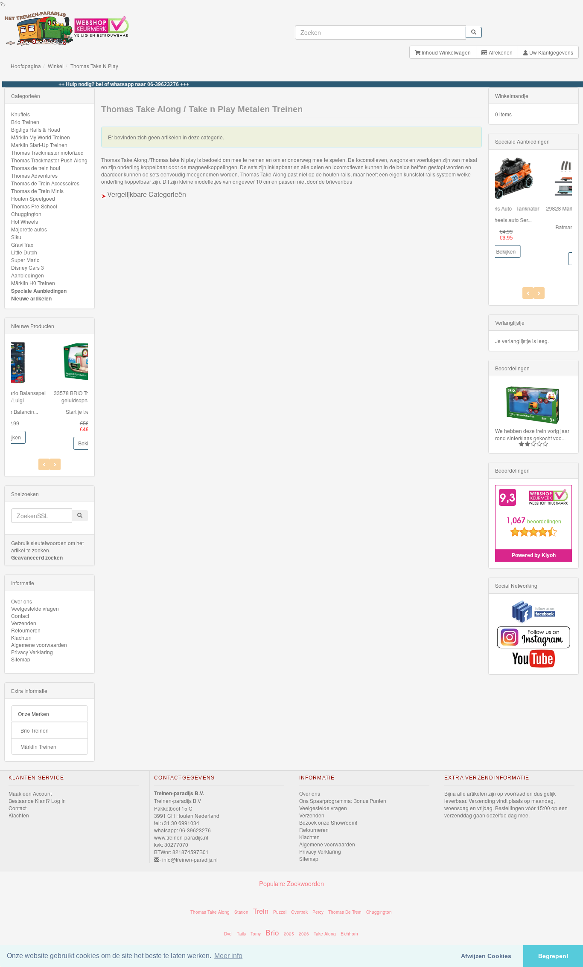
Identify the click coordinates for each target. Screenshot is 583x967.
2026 (304, 934)
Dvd (228, 934)
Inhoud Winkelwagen (445, 52)
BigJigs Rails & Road (35, 129)
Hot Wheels (24, 221)
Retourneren (26, 630)
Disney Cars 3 (27, 267)
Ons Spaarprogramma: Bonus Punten (342, 800)
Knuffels (20, 114)
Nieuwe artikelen (31, 298)
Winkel (56, 65)
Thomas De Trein (344, 912)
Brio (272, 932)
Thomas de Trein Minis (37, 190)
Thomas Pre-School (34, 206)
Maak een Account (30, 793)
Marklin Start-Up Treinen (39, 144)
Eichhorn (349, 934)
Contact (20, 615)
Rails (241, 934)
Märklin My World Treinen (40, 137)
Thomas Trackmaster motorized (47, 152)
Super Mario (25, 259)
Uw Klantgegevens (550, 52)
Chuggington (26, 213)
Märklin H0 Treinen (33, 282)
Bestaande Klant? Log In (37, 800)
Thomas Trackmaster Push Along (49, 160)
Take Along (325, 934)
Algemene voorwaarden (39, 644)
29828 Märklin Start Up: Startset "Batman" (533, 212)
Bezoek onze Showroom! (328, 822)
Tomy (256, 934)
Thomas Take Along (210, 912)
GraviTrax (22, 244)
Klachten (21, 637)
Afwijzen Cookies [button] (486, 956)
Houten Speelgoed (33, 198)
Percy (318, 912)
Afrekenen (500, 52)
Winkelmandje (511, 95)
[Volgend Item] (44, 464)
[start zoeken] (474, 32)
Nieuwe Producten (32, 325)
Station (241, 912)
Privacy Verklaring (32, 651)
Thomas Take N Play (94, 65)
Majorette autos (29, 229)
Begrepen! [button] (553, 956)
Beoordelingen (512, 368)
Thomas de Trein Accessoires (45, 183)
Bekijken (49, 443)
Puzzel (279, 912)
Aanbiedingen (27, 275)
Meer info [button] (228, 955)
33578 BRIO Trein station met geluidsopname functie (49, 396)
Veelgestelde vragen (35, 608)
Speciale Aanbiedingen (39, 290)
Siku (16, 236)
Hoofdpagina (26, 65)
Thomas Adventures (34, 175)
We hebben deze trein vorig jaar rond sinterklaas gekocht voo (532, 434)
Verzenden (23, 622)
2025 (289, 934)
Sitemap (20, 659)
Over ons (21, 601)
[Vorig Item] (55, 464)
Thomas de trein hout (35, 167)
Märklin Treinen (38, 746)
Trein (260, 911)
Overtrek (299, 912)
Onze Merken (33, 713)
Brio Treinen (25, 121)
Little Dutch (24, 252)
